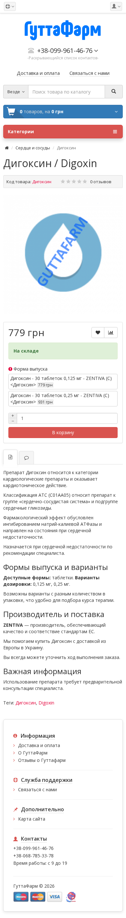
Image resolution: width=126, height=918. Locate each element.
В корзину (63, 432)
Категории (21, 131)
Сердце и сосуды (33, 148)
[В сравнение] (111, 332)
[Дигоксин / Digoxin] (63, 254)
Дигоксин (26, 703)
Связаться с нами (37, 789)
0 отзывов (100, 182)
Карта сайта (31, 819)
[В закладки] (97, 332)
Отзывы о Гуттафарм (42, 760)
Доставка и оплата (39, 745)
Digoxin (46, 703)
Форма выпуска (29, 369)
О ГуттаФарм (32, 753)
